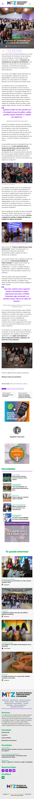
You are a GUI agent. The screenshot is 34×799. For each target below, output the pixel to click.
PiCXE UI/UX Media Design (17, 794)
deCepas (11, 796)
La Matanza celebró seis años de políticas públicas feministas (15, 613)
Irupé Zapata (7, 648)
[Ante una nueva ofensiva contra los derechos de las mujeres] (7, 477)
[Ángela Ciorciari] (6, 46)
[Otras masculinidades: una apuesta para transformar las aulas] (7, 487)
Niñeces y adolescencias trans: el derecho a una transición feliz (19, 508)
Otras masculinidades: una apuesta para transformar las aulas (20, 488)
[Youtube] (14, 770)
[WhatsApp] (20, 51)
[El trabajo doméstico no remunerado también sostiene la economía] (17, 662)
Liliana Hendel (16, 475)
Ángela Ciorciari (12, 46)
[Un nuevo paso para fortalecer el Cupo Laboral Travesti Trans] (17, 566)
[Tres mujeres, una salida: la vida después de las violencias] (17, 630)
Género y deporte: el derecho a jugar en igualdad (17, 762)
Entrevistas (15, 495)
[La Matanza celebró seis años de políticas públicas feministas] (17, 598)
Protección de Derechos (19, 504)
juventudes (20, 388)
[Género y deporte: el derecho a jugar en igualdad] (7, 497)
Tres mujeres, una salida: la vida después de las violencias (16, 645)
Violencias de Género (7, 643)
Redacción (6, 584)
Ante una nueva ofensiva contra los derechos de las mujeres (19, 478)
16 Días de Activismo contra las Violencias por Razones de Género (24, 396)
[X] (12, 51)
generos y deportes (11, 388)
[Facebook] (8, 51)
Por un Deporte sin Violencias (7, 395)
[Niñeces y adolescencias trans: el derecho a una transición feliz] (7, 507)
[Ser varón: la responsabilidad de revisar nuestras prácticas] (7, 517)
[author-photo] (3, 585)
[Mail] (3, 777)
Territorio (16, 37)
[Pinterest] (16, 51)
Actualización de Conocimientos (17, 485)
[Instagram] (6, 770)
